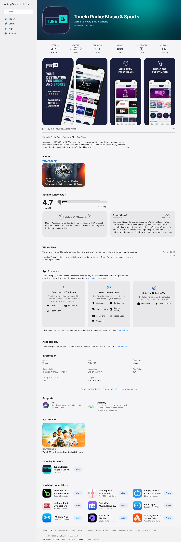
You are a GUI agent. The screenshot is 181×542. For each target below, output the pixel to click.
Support (97, 539)
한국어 (114, 530)
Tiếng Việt (138, 530)
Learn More (123, 330)
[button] (18, 19)
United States (47, 530)
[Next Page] (178, 49)
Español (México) (61, 530)
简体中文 (90, 530)
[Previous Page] (40, 49)
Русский (81, 530)
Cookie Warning (85, 539)
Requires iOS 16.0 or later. (53, 372)
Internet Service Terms (50, 539)
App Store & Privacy (69, 539)
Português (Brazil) (125, 530)
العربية (73, 530)
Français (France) (102, 530)
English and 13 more (96, 372)
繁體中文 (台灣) (150, 530)
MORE (170, 232)
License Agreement (128, 389)
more (128, 147)
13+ (134, 372)
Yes (44, 380)
